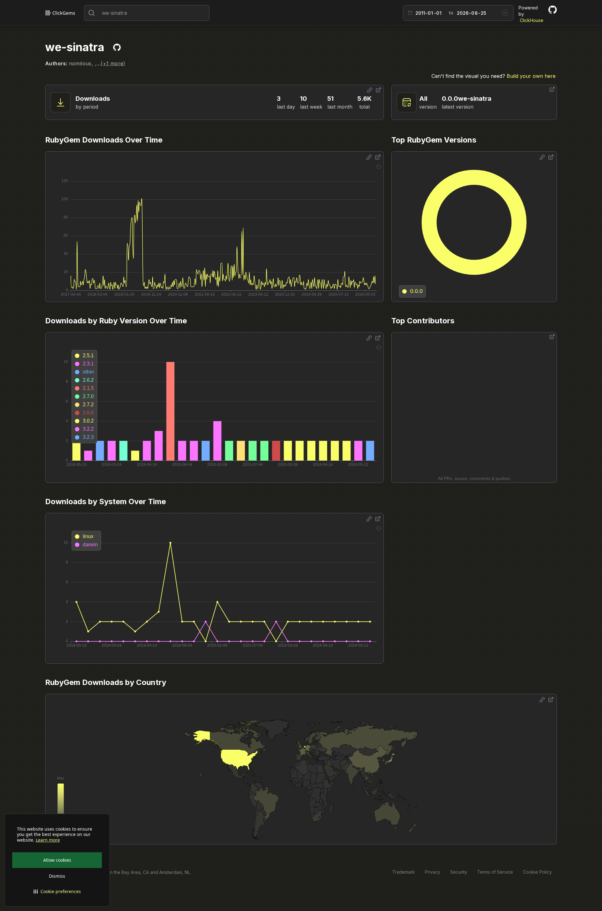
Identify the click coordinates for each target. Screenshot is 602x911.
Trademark (403, 872)
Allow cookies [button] (57, 860)
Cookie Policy (537, 872)
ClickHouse (531, 20)
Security (458, 872)
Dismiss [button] (57, 876)
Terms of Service (495, 872)
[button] (57, 891)
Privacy (432, 872)
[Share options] (370, 90)
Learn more (48, 840)
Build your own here (531, 76)
